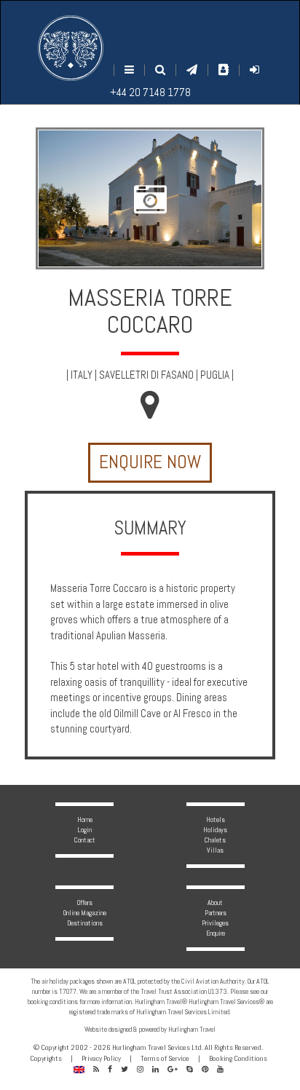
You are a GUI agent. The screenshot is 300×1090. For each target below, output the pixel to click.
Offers (84, 902)
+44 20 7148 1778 (150, 92)
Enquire (215, 933)
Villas (215, 850)
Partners (215, 912)
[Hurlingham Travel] (70, 48)
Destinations (85, 923)
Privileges (215, 923)
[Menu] (129, 69)
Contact (84, 840)
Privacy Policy (101, 1058)
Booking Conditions (238, 1058)
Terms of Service (165, 1058)
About (215, 902)
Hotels (215, 819)
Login (85, 829)
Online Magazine (84, 912)
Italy (81, 375)
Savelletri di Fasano (146, 375)
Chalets (215, 840)
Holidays (215, 829)
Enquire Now (150, 462)
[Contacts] (223, 69)
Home (84, 819)
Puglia (214, 375)
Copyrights (46, 1058)
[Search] (160, 69)
